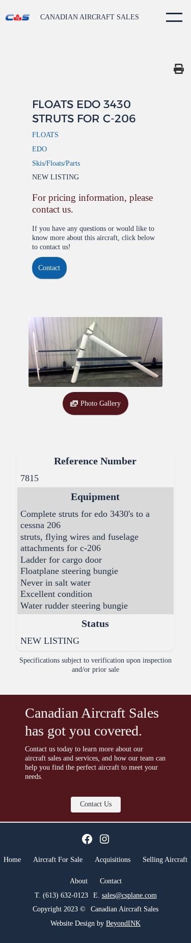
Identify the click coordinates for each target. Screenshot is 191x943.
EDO (39, 149)
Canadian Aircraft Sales (89, 17)
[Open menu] (174, 17)
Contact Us (96, 804)
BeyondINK (123, 923)
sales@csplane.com (129, 895)
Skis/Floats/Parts (56, 163)
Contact (49, 268)
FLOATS (45, 134)
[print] (178, 68)
